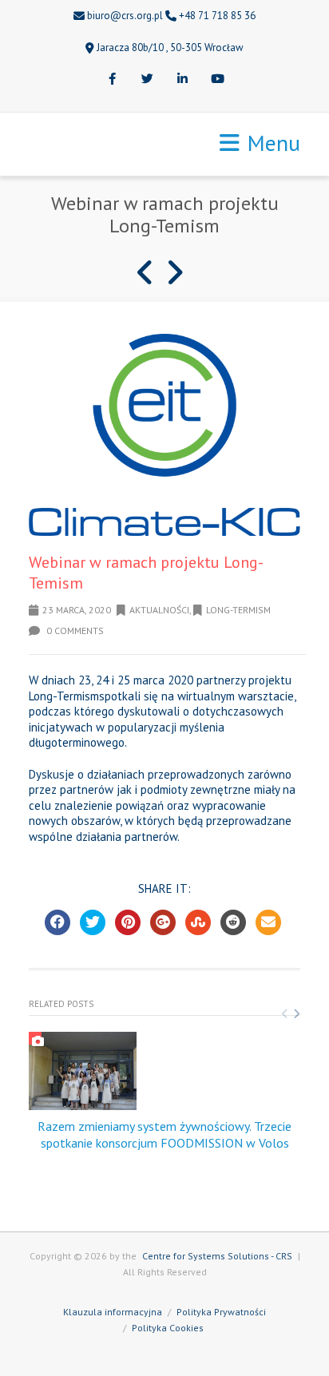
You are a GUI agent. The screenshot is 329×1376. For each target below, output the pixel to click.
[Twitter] (147, 80)
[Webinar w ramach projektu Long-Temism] (164, 435)
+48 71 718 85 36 (217, 15)
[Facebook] (112, 80)
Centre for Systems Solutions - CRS (217, 1256)
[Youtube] (217, 80)
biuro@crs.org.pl (125, 15)
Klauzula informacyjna (112, 1312)
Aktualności (159, 610)
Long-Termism (238, 610)
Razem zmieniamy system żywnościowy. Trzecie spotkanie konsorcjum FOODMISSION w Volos (164, 1134)
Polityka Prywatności (221, 1312)
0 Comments (74, 630)
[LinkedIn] (182, 80)
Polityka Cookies (168, 1328)
